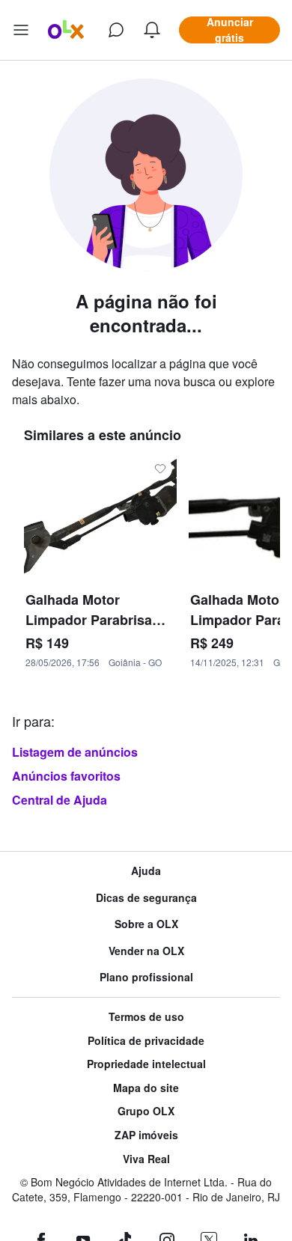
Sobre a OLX (146, 924)
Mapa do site (146, 1088)
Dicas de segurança (146, 898)
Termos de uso (146, 1017)
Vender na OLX (146, 951)
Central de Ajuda (59, 799)
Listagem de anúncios (75, 751)
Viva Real (146, 1159)
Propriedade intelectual (146, 1064)
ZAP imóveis (146, 1135)
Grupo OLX (146, 1111)
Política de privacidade (146, 1041)
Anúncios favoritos (66, 775)
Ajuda (146, 871)
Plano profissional (146, 977)
